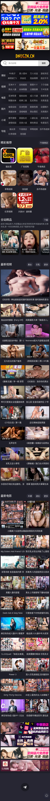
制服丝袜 (12, 100)
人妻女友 (34, 118)
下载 (46, 220)
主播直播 (34, 89)
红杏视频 (12, 134)
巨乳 (38, 264)
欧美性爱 (44, 95)
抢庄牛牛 (44, 78)
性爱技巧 (44, 122)
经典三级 (23, 100)
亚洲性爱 (12, 95)
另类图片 (44, 111)
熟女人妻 (12, 89)
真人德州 (23, 73)
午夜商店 (23, 129)
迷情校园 (12, 122)
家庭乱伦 (23, 118)
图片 (3, 108)
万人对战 (34, 73)
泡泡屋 (23, 134)
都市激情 (12, 118)
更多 (46, 264)
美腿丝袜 (12, 111)
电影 (3, 97)
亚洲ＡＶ (12, 84)
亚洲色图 (23, 107)
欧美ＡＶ (34, 84)
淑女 (38, 496)
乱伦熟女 (34, 100)
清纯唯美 (23, 111)
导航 (3, 131)
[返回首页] (46, 795)
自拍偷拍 (23, 84)
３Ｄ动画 (44, 84)
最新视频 (6, 264)
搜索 (44, 63)
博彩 (3, 75)
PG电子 (12, 73)
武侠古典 (44, 118)
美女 (30, 264)
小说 (3, 120)
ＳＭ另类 (44, 89)
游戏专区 (44, 73)
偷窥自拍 (12, 107)
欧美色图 (34, 107)
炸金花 (23, 78)
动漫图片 (44, 107)
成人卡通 (34, 95)
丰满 (30, 496)
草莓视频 (34, 129)
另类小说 (23, 122)
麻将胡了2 (12, 78)
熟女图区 (34, 111)
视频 (3, 86)
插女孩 (12, 129)
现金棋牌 (34, 78)
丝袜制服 (23, 89)
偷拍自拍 (23, 95)
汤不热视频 (44, 129)
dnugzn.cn (25, 56)
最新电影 (6, 496)
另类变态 (44, 100)
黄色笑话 (34, 122)
